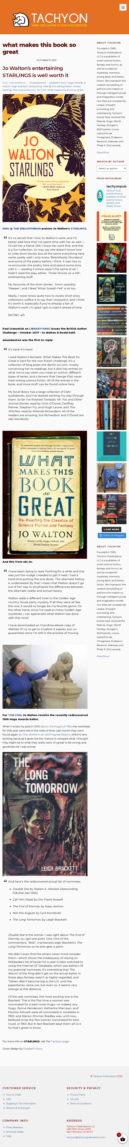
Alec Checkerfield (14, 82)
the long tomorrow (24, 90)
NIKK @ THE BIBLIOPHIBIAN (22, 228)
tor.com (41, 90)
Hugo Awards (75, 82)
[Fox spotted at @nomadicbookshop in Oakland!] (111, 415)
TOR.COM (14, 715)
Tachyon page (60, 1041)
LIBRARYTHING (39, 328)
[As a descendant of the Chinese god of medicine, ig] (111, 478)
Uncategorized (37, 82)
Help (8, 1136)
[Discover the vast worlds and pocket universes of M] (111, 352)
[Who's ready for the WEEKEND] (111, 321)
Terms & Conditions (80, 1103)
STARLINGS (78, 228)
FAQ (8, 1099)
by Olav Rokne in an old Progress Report (44, 734)
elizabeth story (57, 82)
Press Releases (14, 1127)
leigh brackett (20, 86)
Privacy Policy (77, 1094)
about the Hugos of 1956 (56, 726)
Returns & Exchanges (18, 1108)
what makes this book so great (65, 90)
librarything (35, 86)
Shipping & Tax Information (21, 1103)
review (77, 86)
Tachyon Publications (104, 1076)
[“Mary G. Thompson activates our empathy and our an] (111, 383)
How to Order (13, 1094)
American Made (15, 1131)
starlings (7, 90)
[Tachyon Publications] (50, 30)
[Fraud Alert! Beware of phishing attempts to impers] (111, 226)
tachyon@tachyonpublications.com (86, 1137)
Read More (103, 152)
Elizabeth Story (33, 1048)
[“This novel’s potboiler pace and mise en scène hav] (111, 258)
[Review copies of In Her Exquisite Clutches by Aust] (111, 289)
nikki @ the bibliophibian (57, 86)
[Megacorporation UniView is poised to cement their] (111, 446)
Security (74, 1099)
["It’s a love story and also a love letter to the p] (111, 509)
